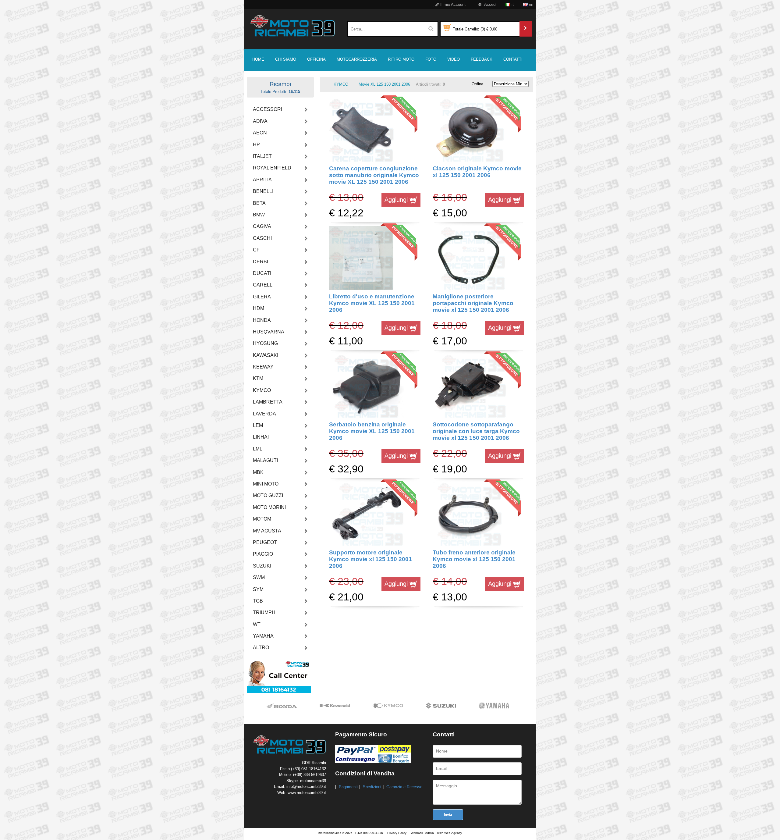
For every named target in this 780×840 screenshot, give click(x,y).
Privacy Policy (396, 833)
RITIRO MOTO (401, 59)
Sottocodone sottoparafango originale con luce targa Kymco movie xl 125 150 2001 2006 (476, 431)
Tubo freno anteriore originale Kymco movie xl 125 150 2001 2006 (474, 559)
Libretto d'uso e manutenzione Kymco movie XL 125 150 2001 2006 (372, 303)
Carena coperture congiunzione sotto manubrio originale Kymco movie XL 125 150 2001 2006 (374, 175)
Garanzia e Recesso (404, 787)
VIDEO (453, 59)
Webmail (417, 833)
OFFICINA (316, 59)
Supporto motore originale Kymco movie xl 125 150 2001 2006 (370, 559)
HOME (258, 59)
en (530, 4)
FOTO (430, 59)
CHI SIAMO (285, 59)
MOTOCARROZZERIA (357, 59)
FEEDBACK (481, 59)
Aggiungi (397, 199)
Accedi (489, 4)
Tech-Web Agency (449, 833)
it (512, 4)
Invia (448, 815)
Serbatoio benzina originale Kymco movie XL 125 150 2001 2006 (372, 431)
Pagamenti (348, 787)
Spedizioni (372, 787)
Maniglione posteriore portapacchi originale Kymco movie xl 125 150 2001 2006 (473, 303)
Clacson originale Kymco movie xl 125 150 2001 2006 (477, 171)
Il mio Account (452, 4)
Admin (429, 833)
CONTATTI (513, 59)
